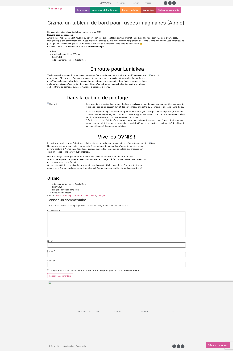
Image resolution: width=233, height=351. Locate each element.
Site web (51, 261)
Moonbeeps (67, 195)
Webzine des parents (168, 10)
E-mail (51, 251)
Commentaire (54, 210)
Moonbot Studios (81, 195)
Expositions (148, 10)
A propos (121, 3)
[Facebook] (170, 3)
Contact (135, 3)
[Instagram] (165, 3)
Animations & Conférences (105, 10)
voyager (101, 195)
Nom (50, 241)
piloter (93, 195)
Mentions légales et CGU (88, 312)
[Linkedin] (174, 3)
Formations (83, 10)
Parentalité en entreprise (106, 3)
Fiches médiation (130, 10)
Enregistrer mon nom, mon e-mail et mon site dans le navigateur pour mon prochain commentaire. (95, 270)
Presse (148, 3)
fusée (58, 195)
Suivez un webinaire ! (218, 345)
